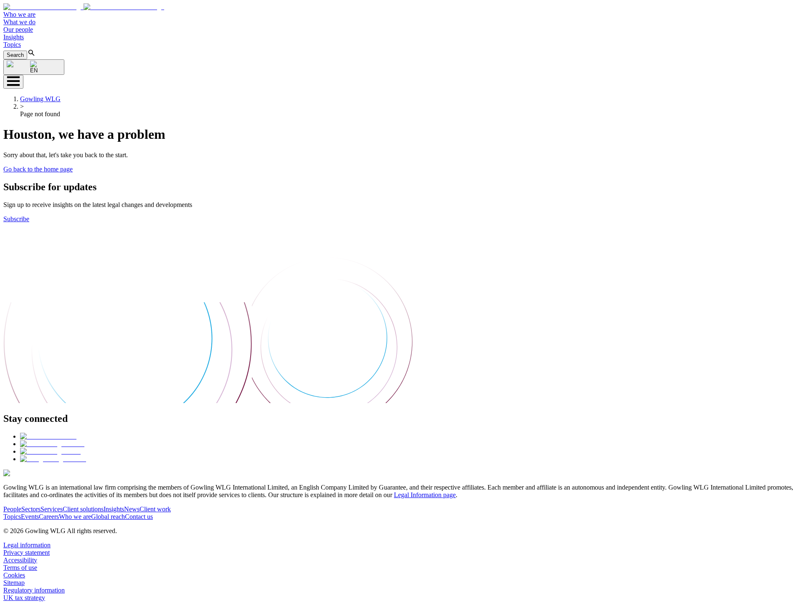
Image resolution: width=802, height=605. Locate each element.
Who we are (19, 14)
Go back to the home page (38, 169)
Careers (49, 516)
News (132, 509)
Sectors (31, 509)
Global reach (108, 516)
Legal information (27, 545)
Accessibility (20, 560)
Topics (12, 44)
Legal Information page (425, 494)
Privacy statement (26, 552)
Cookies (14, 575)
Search (15, 55)
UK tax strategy (24, 597)
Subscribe (16, 218)
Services (52, 509)
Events (30, 516)
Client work (155, 509)
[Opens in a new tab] (48, 436)
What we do (19, 22)
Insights (13, 37)
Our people (18, 29)
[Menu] (13, 82)
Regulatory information (34, 590)
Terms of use (20, 567)
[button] (83, 6)
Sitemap (14, 582)
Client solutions (83, 509)
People (12, 509)
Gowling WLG (40, 98)
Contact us (139, 516)
